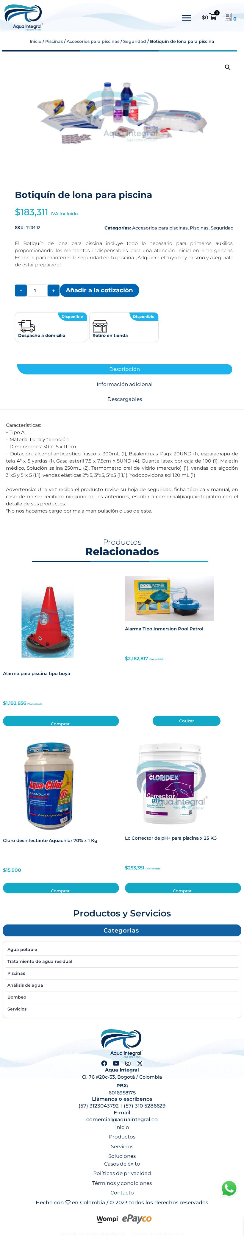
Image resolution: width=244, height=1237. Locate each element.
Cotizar (186, 721)
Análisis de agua (25, 985)
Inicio (35, 41)
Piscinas (54, 41)
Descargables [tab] (124, 399)
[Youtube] (116, 1063)
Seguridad (134, 41)
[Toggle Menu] (186, 18)
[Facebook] (104, 1063)
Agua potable (22, 949)
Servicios (16, 1009)
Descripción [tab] (124, 369)
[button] (227, 67)
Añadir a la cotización (99, 290)
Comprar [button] (60, 723)
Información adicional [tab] (125, 384)
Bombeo (16, 997)
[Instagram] (128, 1063)
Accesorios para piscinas (93, 41)
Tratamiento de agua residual (39, 961)
